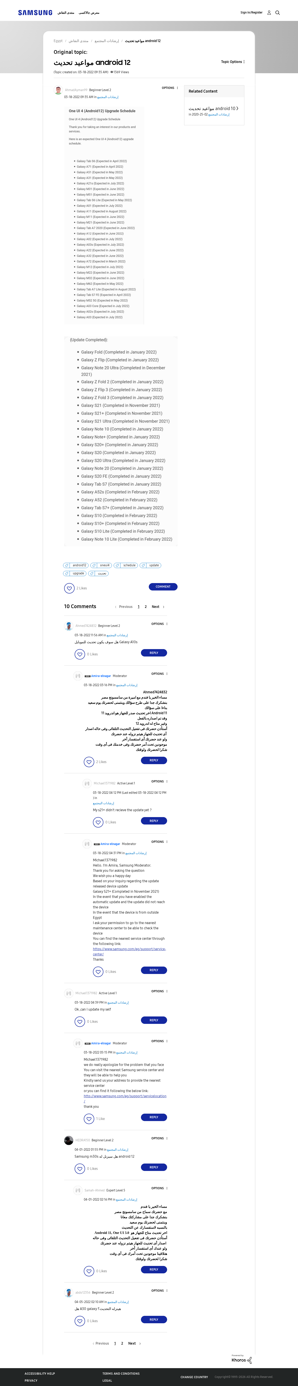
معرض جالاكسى (89, 13)
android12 (79, 565)
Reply (154, 653)
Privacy (31, 1381)
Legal (107, 1381)
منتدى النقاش (66, 13)
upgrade (78, 573)
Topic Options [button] (231, 62)
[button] (170, 88)
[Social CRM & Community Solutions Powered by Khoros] (242, 1359)
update (154, 565)
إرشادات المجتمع (107, 97)
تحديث (102, 573)
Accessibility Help (40, 1374)
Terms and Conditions (121, 1374)
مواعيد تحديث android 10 (212, 108)
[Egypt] (35, 12)
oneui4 (105, 565)
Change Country (194, 1377)
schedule (129, 565)
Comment (163, 587)
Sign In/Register (252, 12)
